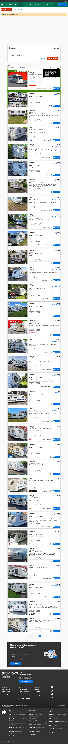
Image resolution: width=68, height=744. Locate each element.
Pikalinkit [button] (36, 5)
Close (59, 70)
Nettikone (19, 1)
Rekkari (28, 1)
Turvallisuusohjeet (23, 695)
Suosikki (32, 82)
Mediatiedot (38, 691)
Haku (20, 5)
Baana (31, 1)
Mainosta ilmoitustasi (7, 695)
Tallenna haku (18, 9)
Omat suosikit (5, 693)
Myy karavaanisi (62, 4)
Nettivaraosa (23, 1)
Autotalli (6, 1)
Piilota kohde (10, 111)
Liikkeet (31, 5)
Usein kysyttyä (22, 693)
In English (65, 1)
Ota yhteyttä (38, 695)
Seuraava (40, 636)
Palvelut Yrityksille (39, 693)
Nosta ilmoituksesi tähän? (23, 71)
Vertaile (38, 82)
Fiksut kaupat (44, 5)
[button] (13, 66)
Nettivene (14, 1)
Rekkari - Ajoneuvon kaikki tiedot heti (59, 694)
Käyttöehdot (22, 696)
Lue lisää (15, 663)
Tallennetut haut (6, 689)
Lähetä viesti (56, 88)
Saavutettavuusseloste (24, 698)
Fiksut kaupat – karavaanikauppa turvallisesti (59, 687)
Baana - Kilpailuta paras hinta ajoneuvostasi (59, 690)
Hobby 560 (34, 79)
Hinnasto (37, 689)
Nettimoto (10, 1)
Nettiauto (2, 1)
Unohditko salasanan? (24, 691)
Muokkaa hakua (7, 9)
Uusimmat (25, 5)
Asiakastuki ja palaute (24, 689)
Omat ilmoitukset (6, 691)
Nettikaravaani (8, 4)
